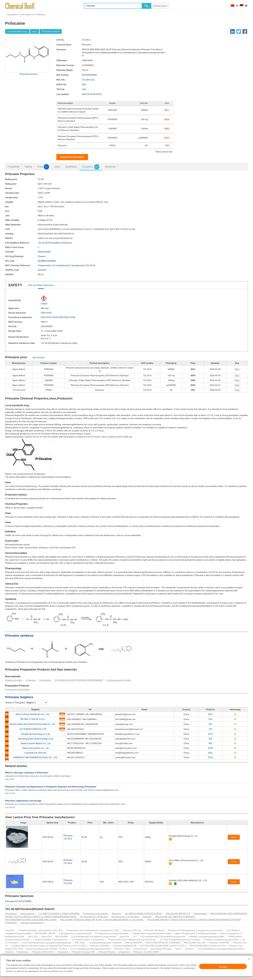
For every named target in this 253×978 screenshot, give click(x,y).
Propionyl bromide (13, 680)
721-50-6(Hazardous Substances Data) (59, 343)
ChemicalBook (12, 15)
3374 (210, 734)
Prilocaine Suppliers (19, 697)
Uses (34, 31)
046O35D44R (44, 252)
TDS (84, 89)
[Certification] (175, 883)
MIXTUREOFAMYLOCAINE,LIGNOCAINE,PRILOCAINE (31, 919)
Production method (50, 31)
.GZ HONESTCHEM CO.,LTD (32, 729)
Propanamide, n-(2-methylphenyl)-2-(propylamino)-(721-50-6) (66, 265)
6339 (210, 748)
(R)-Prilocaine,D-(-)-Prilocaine (94, 916)
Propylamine (45, 680)
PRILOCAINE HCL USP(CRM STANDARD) (174, 916)
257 (210, 724)
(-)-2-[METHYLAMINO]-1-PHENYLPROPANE (59, 913)
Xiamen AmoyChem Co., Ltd (35, 748)
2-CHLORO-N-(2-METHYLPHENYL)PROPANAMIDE (79, 680)
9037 (210, 714)
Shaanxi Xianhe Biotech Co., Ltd (35, 743)
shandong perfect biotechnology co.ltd (35, 738)
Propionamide (200, 913)
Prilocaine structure (28, 74)
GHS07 (44, 304)
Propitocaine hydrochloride (17, 689)
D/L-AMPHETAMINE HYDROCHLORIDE (143, 913)
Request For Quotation (72, 157)
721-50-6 (86, 40)
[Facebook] (244, 31)
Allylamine (116, 913)
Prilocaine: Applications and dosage (23, 800)
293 (210, 738)
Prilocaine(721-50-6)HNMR (18, 901)
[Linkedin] (232, 31)
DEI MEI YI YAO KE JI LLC (32, 719)
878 (210, 719)
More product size (164, 151)
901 (210, 743)
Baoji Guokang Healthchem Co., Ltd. (32, 714)
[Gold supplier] (170, 839)
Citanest (41, 256)
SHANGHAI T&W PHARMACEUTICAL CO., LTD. (35, 757)
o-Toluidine (31, 680)
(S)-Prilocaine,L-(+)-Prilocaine (125, 916)
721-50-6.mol (88, 80)
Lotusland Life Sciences (35, 753)
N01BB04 (42, 261)
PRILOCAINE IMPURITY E (178, 913)
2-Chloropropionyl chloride (118, 680)
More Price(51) (39, 358)
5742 (210, 757)
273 (210, 729)
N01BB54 (51, 261)
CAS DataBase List (27, 15)
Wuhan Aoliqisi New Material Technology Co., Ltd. (32, 724)
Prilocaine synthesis (19, 635)
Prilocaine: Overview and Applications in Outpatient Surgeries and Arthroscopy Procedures (50, 786)
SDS (84, 84)
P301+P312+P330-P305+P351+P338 (58, 317)
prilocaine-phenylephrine (31, 923)
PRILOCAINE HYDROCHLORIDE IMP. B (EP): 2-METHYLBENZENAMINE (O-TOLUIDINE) (101, 919)
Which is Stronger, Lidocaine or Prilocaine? (26, 772)
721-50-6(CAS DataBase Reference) (55, 243)
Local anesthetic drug (17, 31)
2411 (210, 753)
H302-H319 (46, 313)
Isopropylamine (27, 913)
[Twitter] (238, 31)
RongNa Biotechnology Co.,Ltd (35, 734)
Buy (237, 369)
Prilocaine (68, 835)
